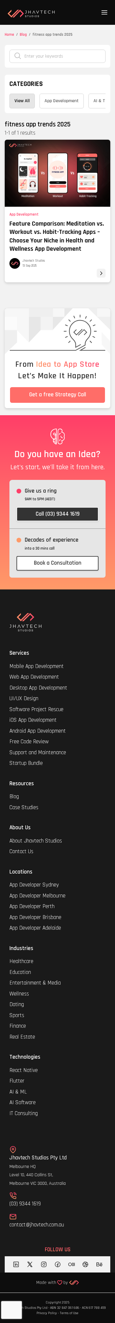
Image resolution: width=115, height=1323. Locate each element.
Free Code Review (29, 741)
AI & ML (18, 1092)
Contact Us (21, 851)
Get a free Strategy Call (57, 394)
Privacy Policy (47, 1313)
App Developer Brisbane (35, 917)
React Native (23, 1070)
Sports (16, 1015)
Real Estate (22, 1037)
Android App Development (37, 731)
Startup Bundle (26, 763)
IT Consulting (23, 1113)
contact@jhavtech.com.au (36, 1224)
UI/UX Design (23, 698)
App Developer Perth (32, 906)
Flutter (16, 1081)
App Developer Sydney (34, 885)
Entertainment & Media (35, 983)
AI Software (22, 1102)
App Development (24, 214)
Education (20, 972)
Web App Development (34, 677)
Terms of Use (69, 1313)
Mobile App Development (36, 666)
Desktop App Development (38, 688)
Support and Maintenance (37, 752)
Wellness (19, 994)
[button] (104, 12)
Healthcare (22, 961)
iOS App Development (33, 720)
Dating (16, 1004)
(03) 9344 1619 (25, 1204)
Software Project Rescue (36, 709)
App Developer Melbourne (37, 896)
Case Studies (23, 807)
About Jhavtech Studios (35, 841)
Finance (17, 1026)
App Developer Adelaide (35, 928)
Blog (23, 34)
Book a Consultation (57, 563)
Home (9, 34)
